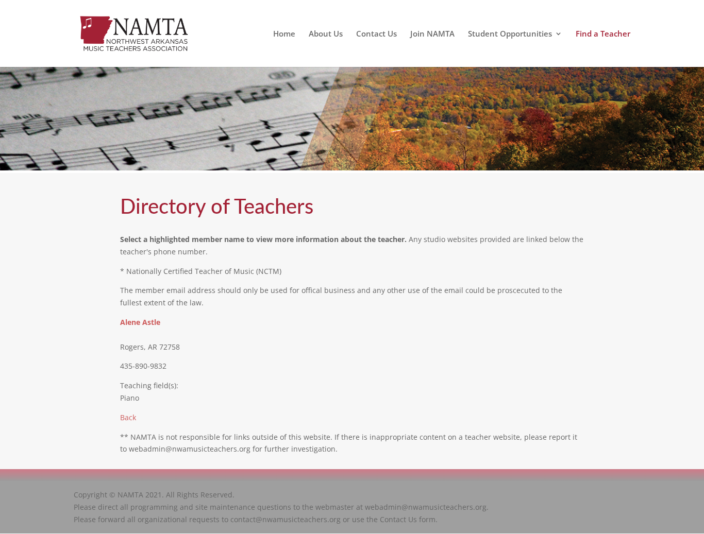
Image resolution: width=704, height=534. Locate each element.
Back (128, 417)
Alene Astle (140, 322)
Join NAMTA (432, 34)
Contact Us (376, 34)
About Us (326, 34)
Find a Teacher (603, 34)
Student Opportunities (510, 34)
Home (284, 34)
